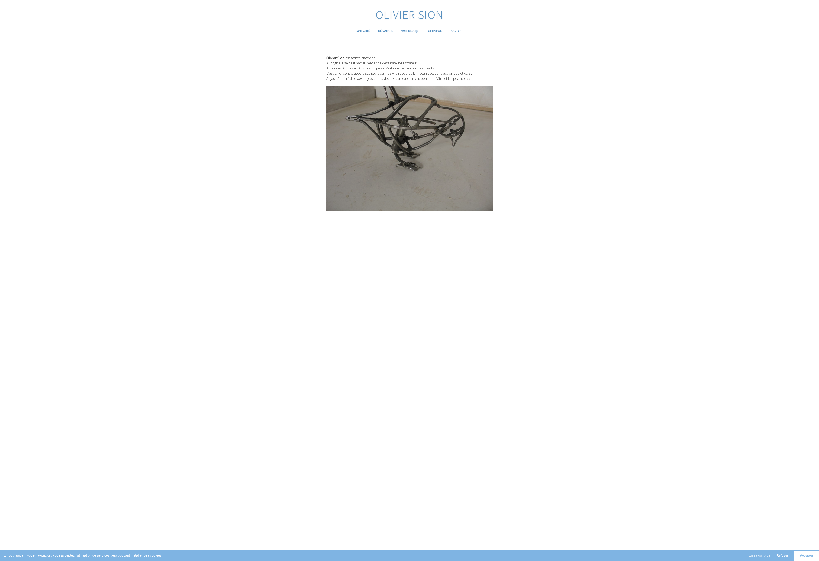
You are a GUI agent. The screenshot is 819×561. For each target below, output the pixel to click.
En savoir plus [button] (759, 555)
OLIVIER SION (410, 14)
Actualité (363, 31)
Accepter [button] (806, 555)
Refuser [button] (782, 555)
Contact (457, 31)
